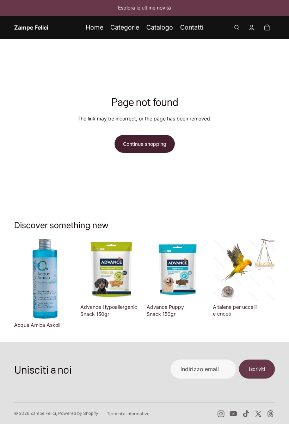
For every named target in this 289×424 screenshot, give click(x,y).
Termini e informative (128, 413)
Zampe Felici (43, 413)
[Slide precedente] (220, 270)
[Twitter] (258, 414)
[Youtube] (233, 414)
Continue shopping (144, 144)
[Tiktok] (246, 414)
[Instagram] (221, 414)
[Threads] (270, 414)
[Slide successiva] (267, 270)
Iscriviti (257, 369)
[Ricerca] (237, 27)
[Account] (251, 27)
